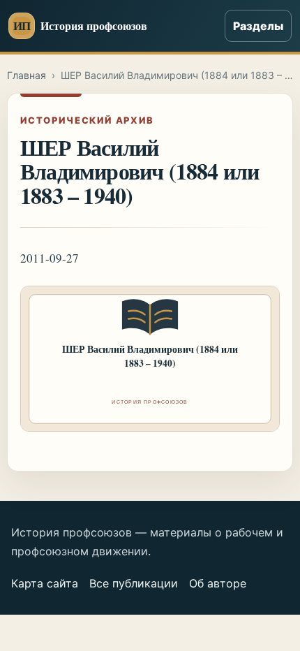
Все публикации (133, 583)
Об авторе (217, 583)
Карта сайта (44, 583)
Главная (26, 75)
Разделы (258, 26)
